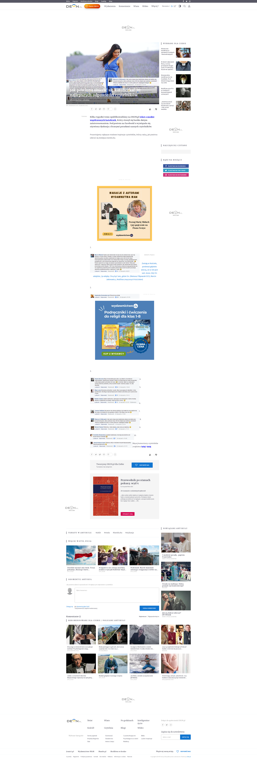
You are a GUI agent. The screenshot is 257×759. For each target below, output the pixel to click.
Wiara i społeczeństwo (169, 559)
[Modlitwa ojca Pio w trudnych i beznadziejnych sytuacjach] (183, 92)
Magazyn (75, 1)
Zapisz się (185, 737)
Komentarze (124, 6)
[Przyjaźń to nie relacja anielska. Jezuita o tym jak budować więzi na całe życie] (112, 555)
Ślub (88, 741)
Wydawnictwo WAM (86, 751)
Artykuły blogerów (93, 739)
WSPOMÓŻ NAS (186, 751)
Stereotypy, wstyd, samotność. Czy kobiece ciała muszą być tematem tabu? (174, 678)
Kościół (164, 651)
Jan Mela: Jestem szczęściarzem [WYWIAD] (142, 677)
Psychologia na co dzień (130, 739)
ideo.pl (189, 756)
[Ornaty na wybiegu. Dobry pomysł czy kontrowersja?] (176, 571)
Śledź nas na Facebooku (177, 166)
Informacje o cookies (120, 756)
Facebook (183, 1)
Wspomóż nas (144, 465)
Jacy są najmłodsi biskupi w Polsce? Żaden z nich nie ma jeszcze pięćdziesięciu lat (174, 649)
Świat (89, 720)
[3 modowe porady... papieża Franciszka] (176, 542)
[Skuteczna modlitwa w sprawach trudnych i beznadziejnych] (183, 53)
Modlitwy (126, 741)
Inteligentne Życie (75, 100)
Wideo (145, 6)
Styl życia (86, 100)
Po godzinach (103, 651)
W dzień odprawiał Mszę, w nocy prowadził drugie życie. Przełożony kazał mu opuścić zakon (167, 66)
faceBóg (103, 1)
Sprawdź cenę (127, 514)
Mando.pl (102, 751)
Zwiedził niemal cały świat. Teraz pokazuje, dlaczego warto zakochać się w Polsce (81, 570)
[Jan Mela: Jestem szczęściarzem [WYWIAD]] (144, 663)
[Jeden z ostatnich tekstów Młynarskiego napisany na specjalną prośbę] (81, 663)
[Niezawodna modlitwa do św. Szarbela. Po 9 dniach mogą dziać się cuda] (183, 79)
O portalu (68, 756)
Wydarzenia (110, 6)
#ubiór (98, 532)
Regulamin (76, 756)
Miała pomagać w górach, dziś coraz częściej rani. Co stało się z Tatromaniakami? (111, 649)
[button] (179, 6)
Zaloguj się (69, 606)
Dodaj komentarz (149, 608)
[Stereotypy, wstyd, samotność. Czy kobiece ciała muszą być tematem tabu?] (176, 663)
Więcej (154, 6)
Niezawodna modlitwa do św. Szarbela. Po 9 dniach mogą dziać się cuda (167, 79)
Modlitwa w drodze (86, 1)
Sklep (110, 1)
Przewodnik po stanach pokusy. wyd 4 (135, 482)
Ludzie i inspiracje (146, 739)
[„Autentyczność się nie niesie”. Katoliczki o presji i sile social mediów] (183, 106)
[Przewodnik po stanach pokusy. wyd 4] (105, 496)
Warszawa (165, 6)
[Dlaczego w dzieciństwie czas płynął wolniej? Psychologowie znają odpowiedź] (81, 634)
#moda (107, 532)
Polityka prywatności (86, 756)
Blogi (96, 1)
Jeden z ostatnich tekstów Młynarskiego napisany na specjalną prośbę (79, 678)
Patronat (129, 756)
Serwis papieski (92, 736)
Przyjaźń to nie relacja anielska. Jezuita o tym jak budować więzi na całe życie (112, 570)
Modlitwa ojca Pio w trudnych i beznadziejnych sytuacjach (167, 91)
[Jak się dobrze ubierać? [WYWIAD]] (176, 600)
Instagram (190, 1)
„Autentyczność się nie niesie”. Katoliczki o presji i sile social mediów (167, 105)
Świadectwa (109, 739)
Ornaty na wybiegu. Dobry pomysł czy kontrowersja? (173, 585)
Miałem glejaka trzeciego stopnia (110, 676)
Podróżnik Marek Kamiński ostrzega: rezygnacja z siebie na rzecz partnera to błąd (144, 570)
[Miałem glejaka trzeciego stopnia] (112, 663)
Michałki (164, 587)
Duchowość (109, 736)
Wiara (136, 6)
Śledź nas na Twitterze (176, 170)
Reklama (110, 756)
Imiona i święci (109, 741)
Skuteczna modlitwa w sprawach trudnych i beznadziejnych (167, 51)
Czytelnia (108, 728)
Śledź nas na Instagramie (177, 175)
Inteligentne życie (143, 722)
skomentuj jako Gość (83, 606)
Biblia (68, 1)
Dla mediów (103, 756)
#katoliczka (117, 532)
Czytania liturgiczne (129, 736)
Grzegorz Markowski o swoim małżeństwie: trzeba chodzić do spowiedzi (142, 649)
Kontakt (96, 756)
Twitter (187, 1)
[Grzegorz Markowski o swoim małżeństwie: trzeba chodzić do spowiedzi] (144, 634)
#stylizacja (129, 532)
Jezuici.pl (70, 751)
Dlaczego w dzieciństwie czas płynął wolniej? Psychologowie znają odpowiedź (80, 649)
